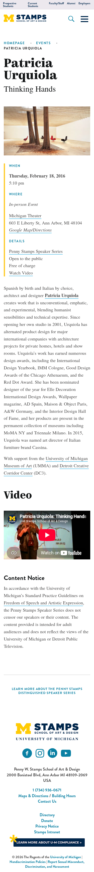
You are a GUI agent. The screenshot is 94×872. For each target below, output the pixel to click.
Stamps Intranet (47, 832)
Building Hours (64, 796)
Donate (47, 821)
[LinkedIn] (52, 753)
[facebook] (27, 753)
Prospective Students (9, 5)
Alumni (71, 3)
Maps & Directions (33, 796)
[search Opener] (71, 19)
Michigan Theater (25, 215)
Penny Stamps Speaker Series (36, 251)
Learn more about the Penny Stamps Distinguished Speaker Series (47, 691)
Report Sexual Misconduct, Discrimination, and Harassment (55, 864)
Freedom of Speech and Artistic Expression (43, 603)
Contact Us (47, 801)
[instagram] (40, 753)
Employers (84, 3)
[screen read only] (84, 19)
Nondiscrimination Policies (28, 861)
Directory (47, 815)
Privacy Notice (47, 826)
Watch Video (21, 273)
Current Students (33, 5)
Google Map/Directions (30, 230)
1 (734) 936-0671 (47, 790)
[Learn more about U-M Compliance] (47, 840)
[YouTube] (66, 753)
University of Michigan (65, 857)
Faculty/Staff (56, 3)
